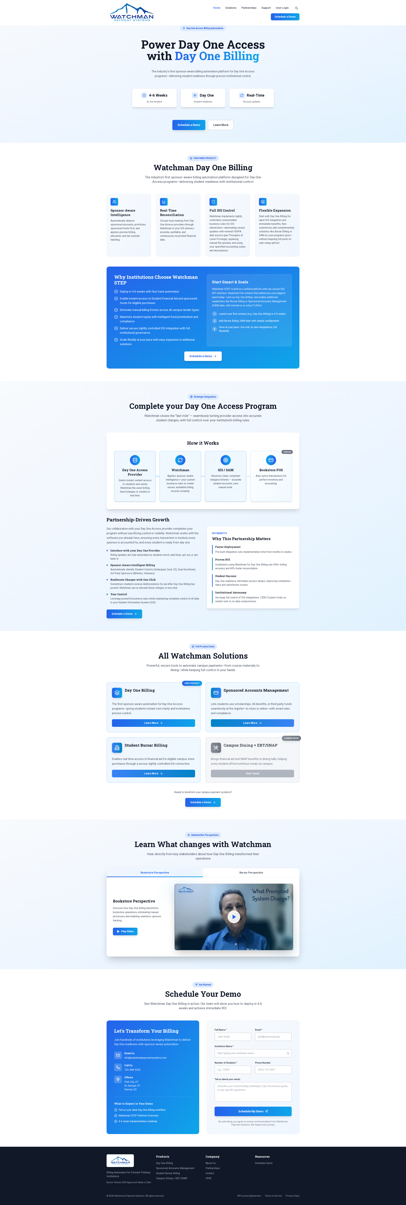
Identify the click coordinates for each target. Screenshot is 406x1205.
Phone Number (263, 1063)
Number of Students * (226, 1063)
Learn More (220, 125)
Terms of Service (273, 1196)
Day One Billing (164, 1163)
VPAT (209, 1178)
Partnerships (249, 7)
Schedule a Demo (285, 16)
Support (266, 7)
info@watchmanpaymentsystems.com (145, 1057)
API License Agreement (249, 1196)
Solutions (230, 7)
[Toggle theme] (296, 8)
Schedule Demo (264, 1163)
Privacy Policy (292, 1196)
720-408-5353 (132, 1069)
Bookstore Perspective (155, 872)
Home (216, 7)
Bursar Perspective (251, 872)
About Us (211, 1163)
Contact (210, 1173)
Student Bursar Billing (168, 1173)
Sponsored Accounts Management (175, 1168)
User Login (282, 7)
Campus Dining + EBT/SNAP (172, 1178)
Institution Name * (224, 1046)
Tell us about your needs (227, 1079)
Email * (258, 1030)
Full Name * (221, 1030)
